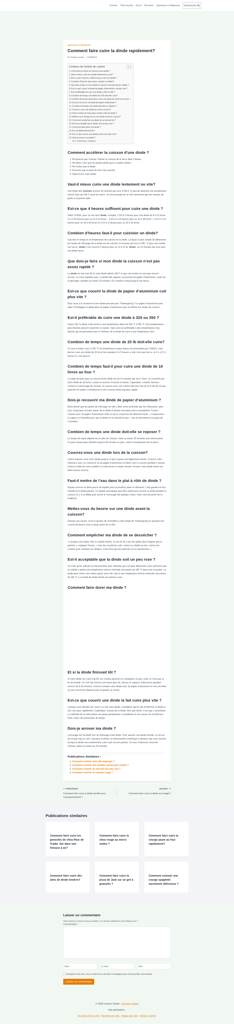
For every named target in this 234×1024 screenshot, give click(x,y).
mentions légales (130, 1003)
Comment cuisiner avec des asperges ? (93, 761)
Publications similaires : (87, 141)
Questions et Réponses (168, 5)
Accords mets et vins (88, 1015)
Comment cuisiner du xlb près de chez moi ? (96, 769)
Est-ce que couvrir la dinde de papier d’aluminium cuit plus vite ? (99, 88)
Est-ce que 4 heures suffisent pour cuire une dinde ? (94, 78)
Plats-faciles (126, 5)
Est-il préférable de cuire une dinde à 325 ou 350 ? (93, 92)
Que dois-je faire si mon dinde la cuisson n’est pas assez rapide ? (100, 85)
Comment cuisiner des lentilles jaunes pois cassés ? (100, 765)
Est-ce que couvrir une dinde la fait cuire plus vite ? (94, 134)
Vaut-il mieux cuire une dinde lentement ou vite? (92, 74)
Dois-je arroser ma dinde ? (84, 137)
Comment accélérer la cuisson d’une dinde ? (90, 71)
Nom (67, 966)
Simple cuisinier (77, 57)
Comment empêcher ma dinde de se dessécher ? (94, 120)
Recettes (148, 5)
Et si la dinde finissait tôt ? (83, 130)
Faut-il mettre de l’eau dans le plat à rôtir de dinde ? (94, 113)
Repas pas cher (129, 1015)
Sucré (139, 5)
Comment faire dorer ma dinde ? (86, 127)
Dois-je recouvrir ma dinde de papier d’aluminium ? (94, 102)
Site (140, 966)
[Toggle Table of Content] (127, 67)
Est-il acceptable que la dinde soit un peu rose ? (93, 123)
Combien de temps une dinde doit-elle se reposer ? (94, 106)
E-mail (105, 966)
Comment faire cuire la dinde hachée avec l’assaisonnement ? (84, 793)
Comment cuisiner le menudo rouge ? (92, 772)
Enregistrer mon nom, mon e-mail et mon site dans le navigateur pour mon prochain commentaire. (109, 974)
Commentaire (70, 924)
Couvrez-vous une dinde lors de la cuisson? (91, 109)
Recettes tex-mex (111, 1015)
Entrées (114, 5)
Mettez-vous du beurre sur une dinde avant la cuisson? (96, 116)
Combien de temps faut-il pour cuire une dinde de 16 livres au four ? (101, 99)
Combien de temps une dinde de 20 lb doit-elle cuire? (94, 95)
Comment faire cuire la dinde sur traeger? (150, 791)
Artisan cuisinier (148, 1015)
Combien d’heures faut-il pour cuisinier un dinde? (92, 81)
